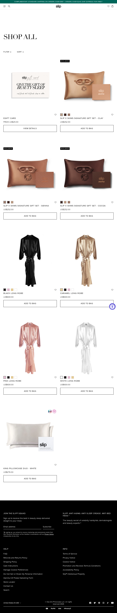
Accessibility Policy (71, 570)
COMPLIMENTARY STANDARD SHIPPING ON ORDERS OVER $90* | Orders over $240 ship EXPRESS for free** (58, 2)
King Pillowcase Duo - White (19, 468)
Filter (6, 52)
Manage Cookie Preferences (15, 570)
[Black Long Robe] (65, 289)
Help (5, 549)
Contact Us (8, 586)
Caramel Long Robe (71, 293)
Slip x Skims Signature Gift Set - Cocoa (83, 206)
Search (6, 590)
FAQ (5, 554)
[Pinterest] (99, 603)
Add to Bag (87, 128)
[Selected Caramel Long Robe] (61, 289)
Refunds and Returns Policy (15, 558)
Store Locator (9, 582)
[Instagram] (103, 603)
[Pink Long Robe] (8, 289)
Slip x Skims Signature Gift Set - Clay (81, 118)
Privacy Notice (69, 558)
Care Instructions (10, 566)
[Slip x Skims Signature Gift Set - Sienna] (69, 114)
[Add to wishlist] (55, 114)
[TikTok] (108, 603)
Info (65, 549)
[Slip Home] (58, 6)
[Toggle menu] (4, 6)
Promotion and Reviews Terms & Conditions (81, 566)
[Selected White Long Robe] (61, 377)
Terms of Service (70, 554)
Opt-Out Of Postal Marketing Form (18, 578)
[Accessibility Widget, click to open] (112, 306)
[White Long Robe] (16, 289)
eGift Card (9, 118)
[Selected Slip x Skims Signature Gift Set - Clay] (61, 114)
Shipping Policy (10, 562)
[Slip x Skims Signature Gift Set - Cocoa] (65, 114)
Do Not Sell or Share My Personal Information (23, 574)
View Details (30, 128)
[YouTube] (112, 603)
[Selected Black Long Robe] (4, 289)
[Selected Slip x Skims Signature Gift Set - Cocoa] (61, 202)
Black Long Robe (13, 293)
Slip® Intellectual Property (74, 574)
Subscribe (47, 526)
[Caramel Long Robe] (12, 289)
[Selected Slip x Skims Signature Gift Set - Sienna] (4, 202)
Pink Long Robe (12, 381)
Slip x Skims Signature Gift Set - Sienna (26, 206)
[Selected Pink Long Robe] (4, 377)
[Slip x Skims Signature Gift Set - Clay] (12, 202)
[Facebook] (90, 603)
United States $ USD (11, 603)
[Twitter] (95, 603)
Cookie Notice (69, 562)
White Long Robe (70, 381)
